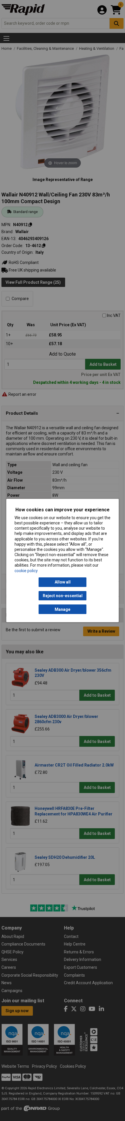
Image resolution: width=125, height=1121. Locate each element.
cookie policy (26, 570)
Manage (62, 609)
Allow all (63, 582)
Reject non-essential (63, 595)
